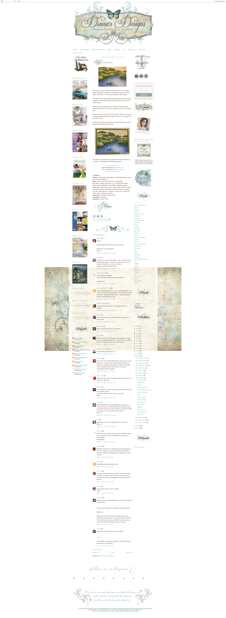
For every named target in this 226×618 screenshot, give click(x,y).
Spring (136, 268)
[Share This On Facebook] (94, 216)
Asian (135, 207)
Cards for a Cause (139, 214)
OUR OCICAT (131, 49)
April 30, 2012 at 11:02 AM (106, 426)
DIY (124, 49)
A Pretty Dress (141, 409)
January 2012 (142, 422)
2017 (137, 343)
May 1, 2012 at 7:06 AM (105, 457)
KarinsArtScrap (78, 346)
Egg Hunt (139, 407)
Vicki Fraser (100, 375)
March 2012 (141, 417)
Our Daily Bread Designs (141, 259)
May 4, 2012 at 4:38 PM (105, 545)
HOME (75, 49)
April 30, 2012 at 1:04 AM (106, 371)
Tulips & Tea (140, 404)
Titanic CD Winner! (142, 392)
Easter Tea (140, 414)
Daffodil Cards (78, 361)
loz (97, 419)
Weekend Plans (141, 399)
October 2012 (142, 363)
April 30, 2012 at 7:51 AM (106, 398)
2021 (137, 333)
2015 (137, 348)
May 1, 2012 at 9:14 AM (105, 482)
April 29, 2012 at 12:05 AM (106, 310)
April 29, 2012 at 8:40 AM (106, 331)
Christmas (137, 218)
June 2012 (141, 373)
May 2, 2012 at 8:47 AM (105, 524)
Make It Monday (112, 165)
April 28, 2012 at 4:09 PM (106, 299)
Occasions (137, 257)
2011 (137, 425)
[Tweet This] (98, 216)
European (137, 222)
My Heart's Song (79, 373)
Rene (98, 402)
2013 (137, 353)
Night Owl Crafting (118, 169)
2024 (137, 326)
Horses (136, 235)
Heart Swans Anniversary (144, 390)
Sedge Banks (141, 382)
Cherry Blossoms (142, 412)
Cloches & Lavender (80, 369)
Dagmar (99, 431)
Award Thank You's (142, 387)
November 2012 (142, 360)
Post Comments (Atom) (106, 556)
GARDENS (117, 49)
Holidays (136, 233)
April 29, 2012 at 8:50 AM (106, 344)
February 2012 (142, 420)
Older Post (129, 552)
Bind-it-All (136, 211)
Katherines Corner (102, 349)
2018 (137, 341)
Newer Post (96, 552)
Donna (98, 238)
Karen (98, 461)
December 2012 (142, 358)
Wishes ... (140, 385)
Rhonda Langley (101, 303)
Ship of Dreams (141, 397)
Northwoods (137, 255)
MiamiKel (99, 358)
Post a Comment (97, 549)
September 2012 (142, 365)
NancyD (99, 471)
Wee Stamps (137, 280)
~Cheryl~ (99, 537)
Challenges (137, 216)
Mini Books (137, 248)
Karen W (99, 446)
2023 (137, 328)
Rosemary (99, 326)
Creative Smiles (79, 338)
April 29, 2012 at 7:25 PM (106, 354)
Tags (135, 274)
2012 (137, 356)
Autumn (136, 209)
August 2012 (141, 368)
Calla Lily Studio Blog (80, 365)
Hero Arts (136, 231)
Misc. (135, 250)
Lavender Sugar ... (142, 380)
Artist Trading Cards (139, 205)
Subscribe (143, 95)
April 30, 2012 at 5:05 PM (106, 442)
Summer (136, 272)
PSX (135, 261)
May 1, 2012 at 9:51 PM (105, 493)
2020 (137, 336)
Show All (90, 376)
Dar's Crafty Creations (80, 342)
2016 (137, 346)
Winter (136, 283)
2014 (137, 351)
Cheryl (98, 335)
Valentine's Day (138, 276)
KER (98, 257)
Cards (99, 220)
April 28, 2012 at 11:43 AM (106, 268)
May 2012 (141, 375)
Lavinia (136, 242)
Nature (136, 252)
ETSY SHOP (141, 49)
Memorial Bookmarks (140, 244)
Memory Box (137, 246)
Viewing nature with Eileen (82, 349)
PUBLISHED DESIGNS (98, 49)
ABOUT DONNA (84, 49)
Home (112, 552)
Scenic (136, 265)
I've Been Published (139, 237)
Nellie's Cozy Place (80, 353)
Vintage (136, 278)
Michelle (99, 497)
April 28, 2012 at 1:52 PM (106, 283)
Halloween (137, 229)
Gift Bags (136, 226)
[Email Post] (109, 218)
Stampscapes (106, 220)
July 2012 (140, 370)
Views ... (139, 394)
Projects (136, 263)
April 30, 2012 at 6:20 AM (106, 382)
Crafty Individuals (139, 220)
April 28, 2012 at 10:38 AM (106, 253)
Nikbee (99, 387)
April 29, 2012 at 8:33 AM (106, 321)
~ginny (98, 486)
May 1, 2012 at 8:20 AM (105, 466)
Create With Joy (118, 167)
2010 (137, 428)
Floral (135, 224)
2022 (137, 331)
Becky (98, 315)
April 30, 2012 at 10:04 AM (106, 415)
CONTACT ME (77, 53)
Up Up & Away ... (142, 402)
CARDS (109, 49)
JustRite (136, 239)
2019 (137, 338)
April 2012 (141, 378)
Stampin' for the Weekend (112, 171)
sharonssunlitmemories (103, 288)
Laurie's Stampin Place (81, 357)
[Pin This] (101, 216)
